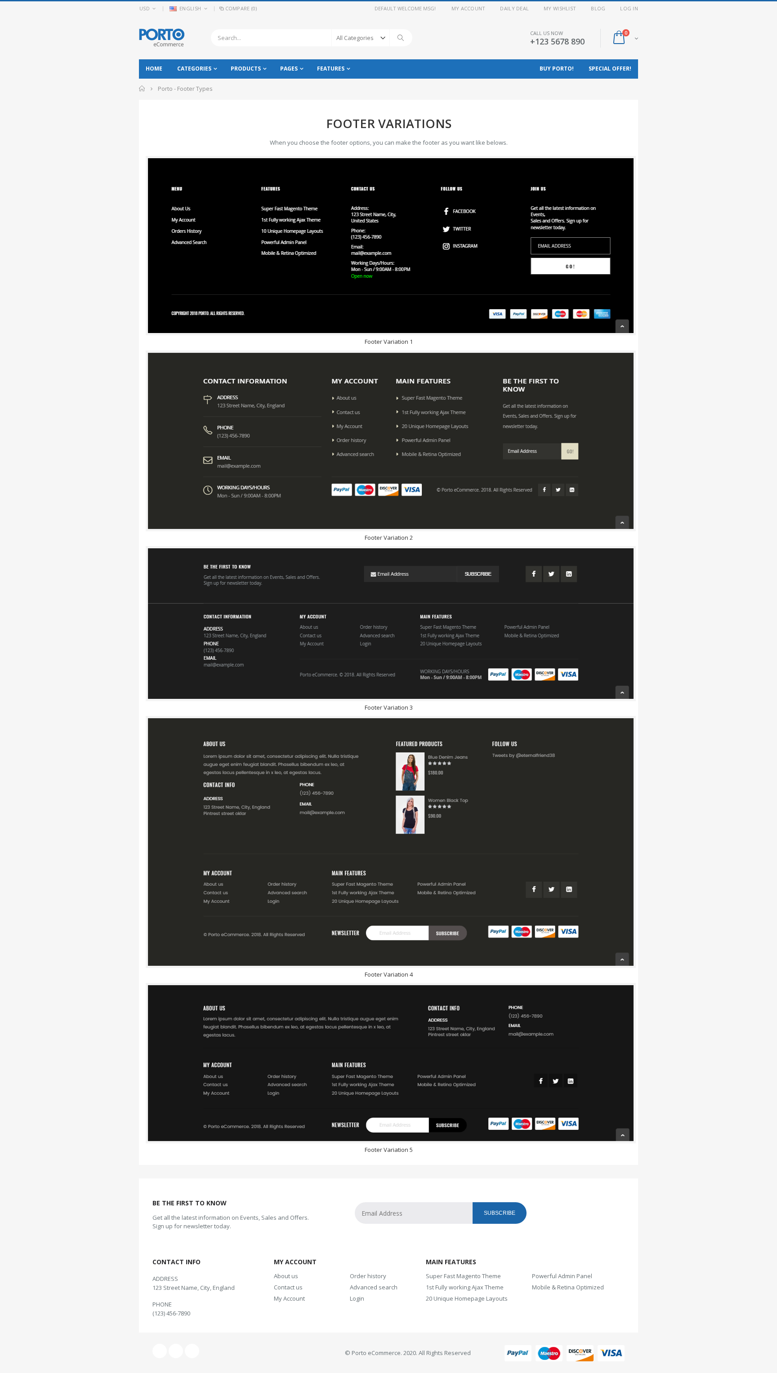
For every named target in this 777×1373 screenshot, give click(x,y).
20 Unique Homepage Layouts (467, 1298)
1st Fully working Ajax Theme (465, 1287)
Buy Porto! (557, 68)
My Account (468, 8)
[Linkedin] (192, 1351)
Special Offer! (610, 68)
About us (286, 1276)
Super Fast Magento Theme (463, 1276)
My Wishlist (560, 8)
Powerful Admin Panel (562, 1276)
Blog (598, 8)
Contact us (288, 1287)
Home (142, 88)
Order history (368, 1276)
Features (330, 68)
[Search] (401, 37)
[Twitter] (176, 1351)
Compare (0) (241, 8)
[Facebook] (159, 1351)
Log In (629, 8)
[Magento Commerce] (161, 37)
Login (357, 1298)
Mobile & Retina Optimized (568, 1287)
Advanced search (373, 1287)
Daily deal (514, 8)
